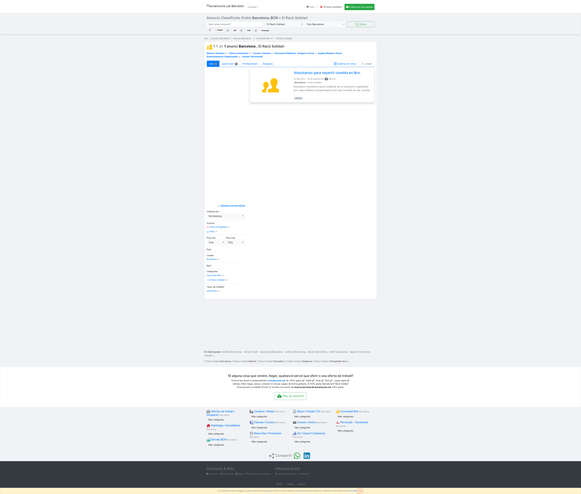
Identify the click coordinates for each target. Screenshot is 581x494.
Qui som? (213, 474)
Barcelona (213, 259)
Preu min (211, 237)
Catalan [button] (252, 6)
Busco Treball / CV (313, 411)
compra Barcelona (295, 351)
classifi (208, 355)
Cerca (362, 24)
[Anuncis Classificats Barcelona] (225, 7)
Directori (304, 474)
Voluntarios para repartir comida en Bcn (327, 73)
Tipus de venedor (215, 287)
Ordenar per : (213, 211)
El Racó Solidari (217, 361)
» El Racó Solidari (217, 280)
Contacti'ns (228, 474)
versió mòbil (251, 351)
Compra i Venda (269, 411)
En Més (354, 491)
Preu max (230, 237)
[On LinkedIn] (307, 455)
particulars (229, 63)
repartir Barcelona (360, 351)
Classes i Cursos (269, 422)
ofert (213, 231)
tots (212, 63)
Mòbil (279, 484)
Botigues (268, 63)
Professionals (250, 63)
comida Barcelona (231, 351)
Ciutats (210, 255)
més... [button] (312, 6)
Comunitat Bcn (215, 275)
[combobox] (284, 24)
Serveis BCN (223, 439)
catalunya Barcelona (271, 351)
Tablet (290, 484)
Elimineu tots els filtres (232, 205)
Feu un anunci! (293, 396)
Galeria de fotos (346, 63)
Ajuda (241, 474)
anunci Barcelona (317, 351)
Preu (209, 249)
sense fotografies (219, 227)
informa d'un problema (259, 474)
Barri (209, 265)
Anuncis (211, 223)
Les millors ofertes (287, 474)
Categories (212, 271)
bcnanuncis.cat (277, 380)
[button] (332, 7)
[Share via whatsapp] (297, 455)
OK (360, 491)
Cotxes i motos (311, 422)
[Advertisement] (226, 118)
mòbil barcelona (338, 351)
